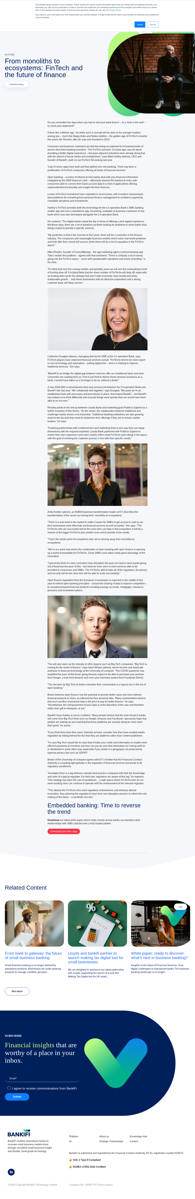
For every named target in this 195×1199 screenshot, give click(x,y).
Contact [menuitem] (134, 1141)
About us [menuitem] (104, 1136)
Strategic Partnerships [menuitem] (111, 1141)
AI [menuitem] (70, 1141)
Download (53, 820)
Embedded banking (16, 84)
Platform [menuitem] (73, 1136)
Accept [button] (140, 24)
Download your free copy (63, 831)
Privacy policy (105, 1184)
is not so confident (80, 715)
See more (17, 991)
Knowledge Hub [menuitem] (138, 1136)
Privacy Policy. (115, 10)
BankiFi (63, 160)
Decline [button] (153, 24)
